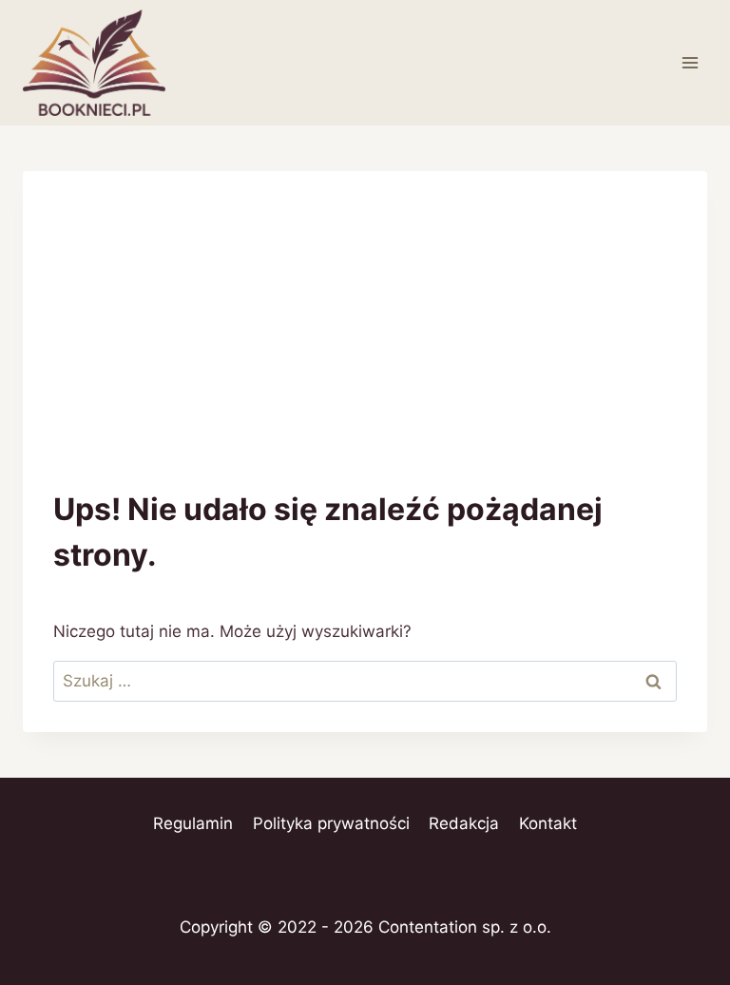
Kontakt (548, 823)
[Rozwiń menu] (689, 62)
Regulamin (193, 823)
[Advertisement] (365, 344)
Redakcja (464, 823)
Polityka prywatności (331, 823)
